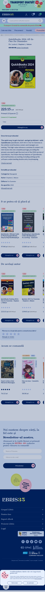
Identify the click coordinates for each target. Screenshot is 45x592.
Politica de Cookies (38, 578)
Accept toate (30, 583)
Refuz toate (15, 583)
